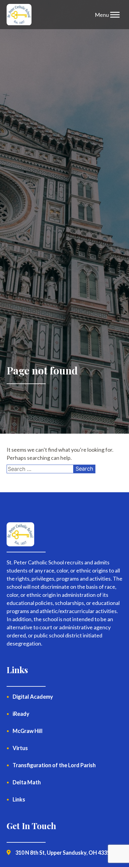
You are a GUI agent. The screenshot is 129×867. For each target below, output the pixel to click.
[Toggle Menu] (115, 15)
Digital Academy (33, 696)
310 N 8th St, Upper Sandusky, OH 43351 (64, 852)
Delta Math (27, 782)
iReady (21, 713)
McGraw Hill (28, 731)
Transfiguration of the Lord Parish (54, 765)
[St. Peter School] (19, 15)
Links (19, 799)
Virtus (20, 748)
